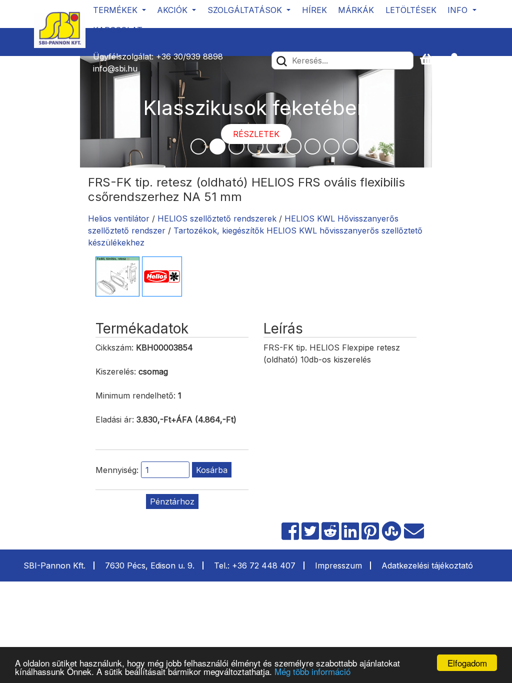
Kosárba (212, 470)
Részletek (256, 134)
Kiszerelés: (116, 371)
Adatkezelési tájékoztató (427, 566)
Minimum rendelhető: (136, 395)
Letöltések (411, 10)
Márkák (356, 10)
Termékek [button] (116, 10)
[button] (458, 59)
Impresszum (338, 566)
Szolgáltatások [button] (246, 10)
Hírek (314, 10)
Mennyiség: (117, 470)
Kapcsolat (117, 30)
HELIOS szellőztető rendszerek (217, 219)
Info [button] (459, 10)
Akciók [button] (173, 10)
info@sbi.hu (115, 69)
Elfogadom (467, 662)
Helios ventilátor (119, 219)
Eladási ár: (115, 419)
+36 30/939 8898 (189, 57)
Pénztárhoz (172, 501)
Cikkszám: (115, 347)
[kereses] (281, 60)
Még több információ (312, 671)
